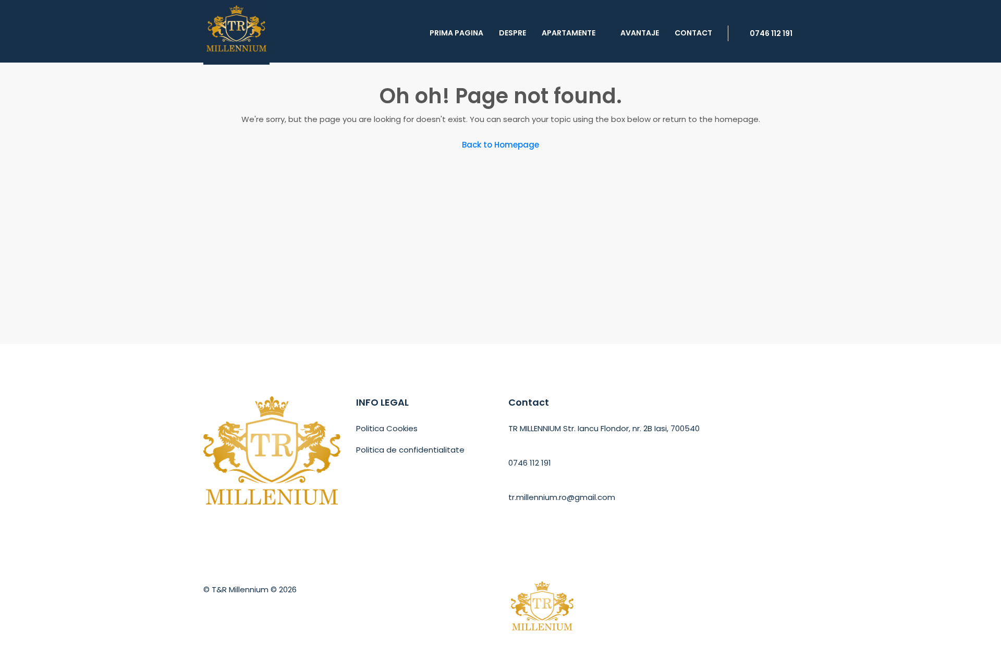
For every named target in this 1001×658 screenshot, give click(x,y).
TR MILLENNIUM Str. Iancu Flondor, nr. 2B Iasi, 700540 (604, 428)
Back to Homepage (500, 144)
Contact (693, 33)
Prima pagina (456, 33)
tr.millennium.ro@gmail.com (561, 497)
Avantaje (639, 33)
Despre (512, 33)
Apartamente (568, 33)
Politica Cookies (387, 428)
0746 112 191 (770, 33)
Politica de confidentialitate (410, 449)
